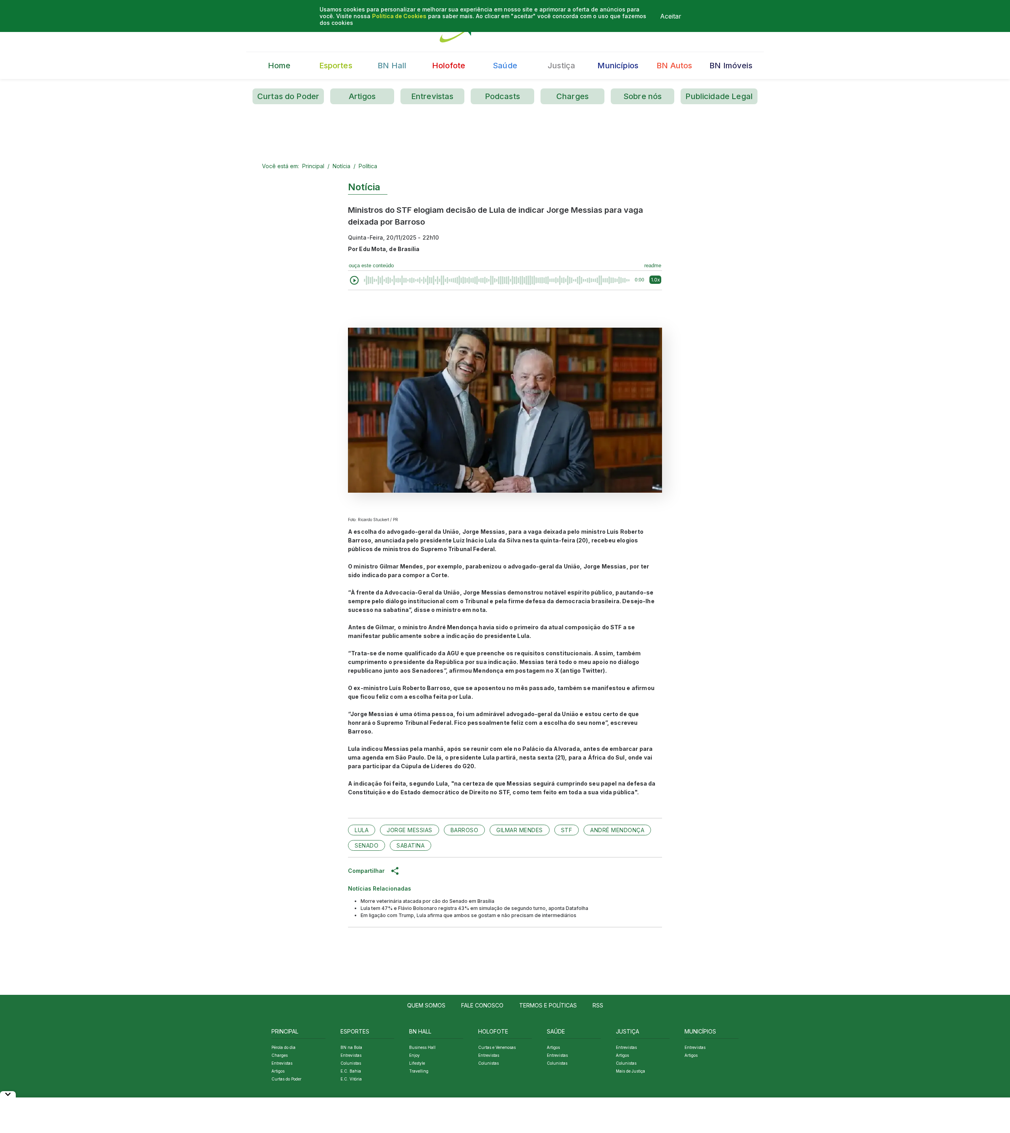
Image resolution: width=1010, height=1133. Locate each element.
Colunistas (350, 1063)
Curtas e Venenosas (497, 1047)
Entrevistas (432, 96)
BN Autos (674, 65)
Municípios (617, 65)
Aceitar (670, 16)
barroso (465, 830)
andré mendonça (617, 830)
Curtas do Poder (288, 96)
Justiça (561, 65)
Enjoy (414, 1055)
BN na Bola (351, 1047)
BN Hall (392, 65)
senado (366, 845)
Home (279, 65)
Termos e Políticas (548, 1005)
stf (566, 830)
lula (361, 830)
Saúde (505, 65)
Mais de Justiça (630, 1071)
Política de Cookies (399, 16)
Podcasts (502, 96)
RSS (598, 1005)
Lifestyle (417, 1063)
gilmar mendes (519, 830)
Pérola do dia (283, 1047)
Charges (572, 96)
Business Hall (422, 1047)
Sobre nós (642, 96)
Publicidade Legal (719, 96)
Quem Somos (426, 1005)
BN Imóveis (730, 65)
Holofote (448, 65)
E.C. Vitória (351, 1079)
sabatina (411, 845)
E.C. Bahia (350, 1071)
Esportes (335, 65)
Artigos (362, 96)
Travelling (418, 1071)
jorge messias (409, 830)
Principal (313, 166)
